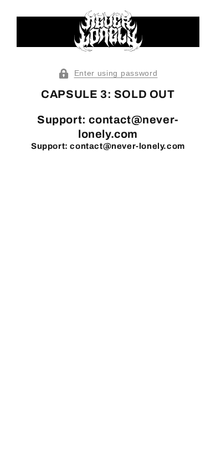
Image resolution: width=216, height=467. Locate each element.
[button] (108, 73)
